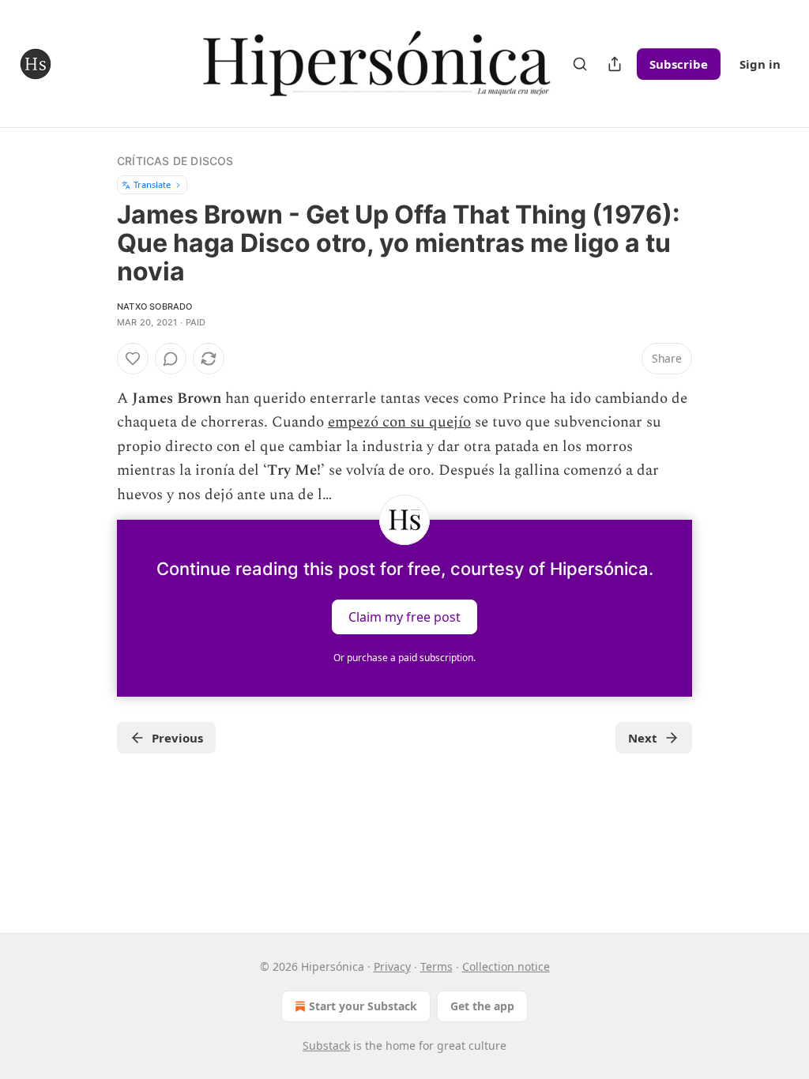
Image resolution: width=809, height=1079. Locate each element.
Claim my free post (404, 617)
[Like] (133, 358)
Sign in (760, 64)
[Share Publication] (614, 64)
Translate (152, 184)
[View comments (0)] (170, 358)
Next (642, 738)
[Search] (580, 64)
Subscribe (678, 64)
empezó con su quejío (399, 422)
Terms (436, 966)
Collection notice (506, 966)
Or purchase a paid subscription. (404, 657)
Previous (177, 738)
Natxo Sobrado (155, 306)
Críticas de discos (175, 160)
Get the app (482, 1005)
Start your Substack (363, 1005)
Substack (326, 1045)
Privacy (392, 966)
